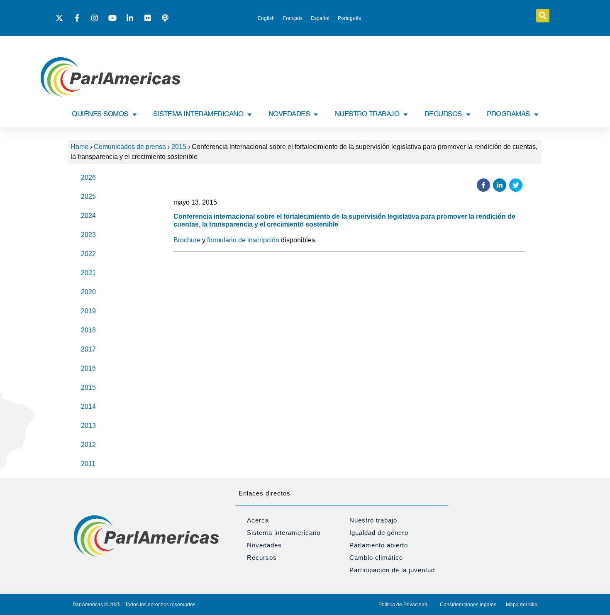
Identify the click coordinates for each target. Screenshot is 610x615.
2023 (88, 234)
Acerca (258, 520)
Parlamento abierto (378, 545)
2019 (88, 311)
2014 (88, 406)
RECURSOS (443, 114)
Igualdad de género (378, 532)
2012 (88, 444)
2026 (88, 177)
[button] (542, 15)
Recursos (262, 557)
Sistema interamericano (283, 532)
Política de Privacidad (402, 605)
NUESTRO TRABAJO (367, 114)
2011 (88, 463)
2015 (178, 146)
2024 (88, 215)
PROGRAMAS (508, 114)
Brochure (186, 240)
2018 (88, 330)
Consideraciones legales (468, 605)
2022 (88, 253)
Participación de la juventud (392, 570)
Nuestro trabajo (373, 520)
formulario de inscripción (243, 240)
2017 (88, 349)
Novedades (264, 545)
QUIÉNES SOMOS (100, 114)
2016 (88, 368)
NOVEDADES (289, 114)
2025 (88, 196)
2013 (88, 425)
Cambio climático (376, 557)
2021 (88, 272)
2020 (88, 291)
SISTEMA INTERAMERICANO (198, 114)
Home (79, 146)
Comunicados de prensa (130, 146)
